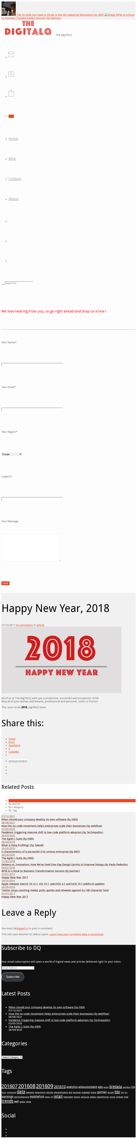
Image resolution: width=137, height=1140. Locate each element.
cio (133, 1087)
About (14, 199)
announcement (18, 761)
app (100, 1087)
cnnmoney (11, 1092)
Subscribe (12, 976)
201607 (9, 1086)
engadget (86, 1092)
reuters (76, 1097)
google (111, 1092)
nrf (51, 1097)
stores (112, 1097)
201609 (44, 1086)
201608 (26, 1086)
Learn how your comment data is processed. (77, 934)
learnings (7, 1096)
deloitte (49, 1092)
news (47, 1097)
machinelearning (21, 1097)
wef (16, 1101)
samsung (85, 1097)
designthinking (61, 1092)
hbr (117, 1092)
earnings (77, 1092)
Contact (15, 179)
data (21, 1091)
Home (13, 138)
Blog (12, 159)
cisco (3, 1092)
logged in (22, 928)
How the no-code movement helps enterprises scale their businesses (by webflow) (59, 1013)
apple (106, 1087)
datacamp (30, 1092)
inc (126, 1092)
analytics (72, 1087)
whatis (22, 1102)
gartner (102, 1092)
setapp (93, 1097)
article (40, 625)
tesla (126, 1097)
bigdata (115, 1087)
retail (58, 1096)
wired (28, 1102)
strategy (119, 1097)
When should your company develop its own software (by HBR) (47, 1007)
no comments (24, 625)
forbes (94, 1092)
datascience (40, 1092)
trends (7, 1101)
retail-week (68, 1097)
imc (122, 1092)
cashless (127, 1087)
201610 (60, 1087)
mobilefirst (37, 1096)
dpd (70, 1092)
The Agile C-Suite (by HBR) (25, 1026)
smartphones (103, 1097)
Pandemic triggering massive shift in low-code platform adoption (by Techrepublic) (59, 1020)
